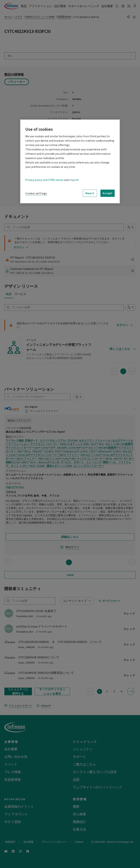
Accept (107, 193)
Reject (89, 193)
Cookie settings (36, 193)
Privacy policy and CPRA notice (44, 180)
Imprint (74, 180)
